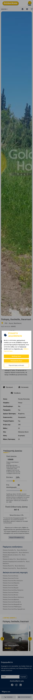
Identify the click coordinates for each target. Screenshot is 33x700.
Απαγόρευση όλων (16, 361)
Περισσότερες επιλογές (16, 365)
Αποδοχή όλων (16, 356)
